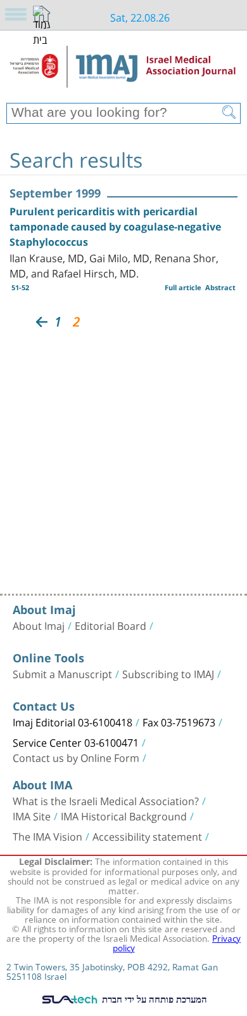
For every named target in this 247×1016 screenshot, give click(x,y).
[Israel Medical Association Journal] (123, 71)
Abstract (220, 287)
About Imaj (39, 624)
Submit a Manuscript (62, 673)
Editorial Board (110, 624)
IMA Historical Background (124, 815)
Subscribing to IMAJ (168, 673)
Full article (183, 287)
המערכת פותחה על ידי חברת (153, 999)
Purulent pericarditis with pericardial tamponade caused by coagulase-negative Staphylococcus (115, 226)
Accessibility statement (147, 835)
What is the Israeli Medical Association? (106, 800)
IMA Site (32, 815)
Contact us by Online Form (76, 757)
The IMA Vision (47, 835)
